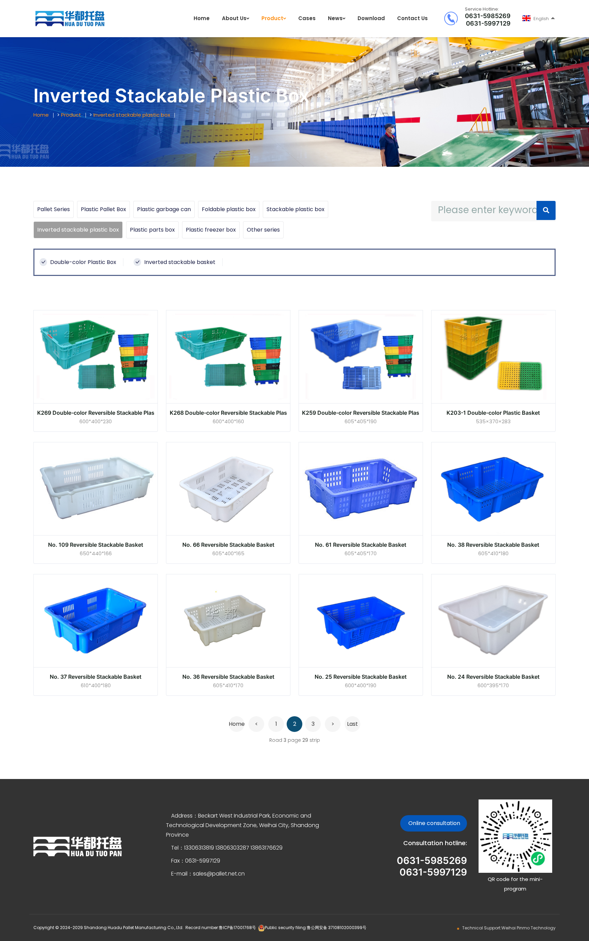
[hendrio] (69, 18)
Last (352, 724)
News (335, 18)
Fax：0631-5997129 (195, 861)
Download (371, 18)
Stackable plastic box (295, 209)
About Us (234, 18)
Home (202, 18)
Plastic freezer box (211, 230)
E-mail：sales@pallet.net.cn (208, 874)
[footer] (77, 846)
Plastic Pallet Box (103, 209)
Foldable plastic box (229, 209)
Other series (263, 230)
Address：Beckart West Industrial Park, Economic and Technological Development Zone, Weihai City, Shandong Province (242, 825)
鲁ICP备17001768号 (237, 927)
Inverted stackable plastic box (131, 114)
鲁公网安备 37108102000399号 (336, 927)
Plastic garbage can (164, 209)
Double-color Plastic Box (82, 262)
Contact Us (412, 18)
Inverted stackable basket (179, 262)
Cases (307, 18)
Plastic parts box (152, 230)
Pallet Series (53, 209)
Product (272, 18)
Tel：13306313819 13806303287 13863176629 (227, 848)
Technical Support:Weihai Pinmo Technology (509, 928)
